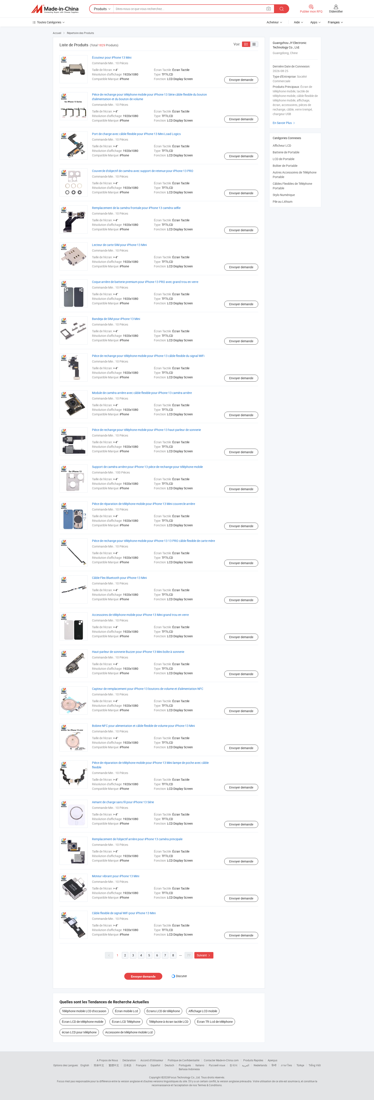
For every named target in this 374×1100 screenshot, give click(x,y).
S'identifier (336, 11)
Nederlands (260, 1065)
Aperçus (272, 1060)
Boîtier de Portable (285, 166)
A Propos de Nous (107, 1060)
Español (155, 1065)
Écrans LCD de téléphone (163, 1011)
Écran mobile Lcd (126, 1011)
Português (185, 1065)
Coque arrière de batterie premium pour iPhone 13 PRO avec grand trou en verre (145, 282)
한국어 (233, 1065)
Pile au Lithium (282, 201)
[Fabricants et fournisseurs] (54, 8)
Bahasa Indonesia (189, 1069)
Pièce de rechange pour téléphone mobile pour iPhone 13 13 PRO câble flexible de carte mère (153, 541)
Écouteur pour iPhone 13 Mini (111, 57)
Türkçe (300, 1065)
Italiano (199, 1065)
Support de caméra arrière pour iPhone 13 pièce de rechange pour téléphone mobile (147, 467)
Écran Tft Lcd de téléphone (215, 1022)
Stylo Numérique (284, 195)
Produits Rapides (253, 1060)
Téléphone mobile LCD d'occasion (84, 1011)
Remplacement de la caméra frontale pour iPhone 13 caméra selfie (136, 208)
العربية (245, 1065)
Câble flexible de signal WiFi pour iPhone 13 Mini (124, 913)
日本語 (127, 1065)
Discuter (181, 976)
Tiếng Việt (315, 1065)
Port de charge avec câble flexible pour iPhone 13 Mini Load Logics (136, 134)
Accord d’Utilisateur (151, 1060)
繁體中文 (114, 1065)
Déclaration (129, 1060)
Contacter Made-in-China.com (221, 1060)
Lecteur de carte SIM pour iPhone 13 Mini (119, 245)
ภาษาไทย (286, 1065)
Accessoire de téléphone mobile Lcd (129, 1032)
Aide (297, 22)
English (85, 1065)
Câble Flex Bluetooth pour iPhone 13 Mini (119, 578)
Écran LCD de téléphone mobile (82, 1022)
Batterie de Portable (286, 152)
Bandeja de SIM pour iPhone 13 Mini (116, 319)
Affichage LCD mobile (203, 1011)
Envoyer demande (241, 80)
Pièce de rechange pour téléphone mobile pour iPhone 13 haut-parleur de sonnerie (146, 430)
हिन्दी (274, 1065)
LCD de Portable (283, 159)
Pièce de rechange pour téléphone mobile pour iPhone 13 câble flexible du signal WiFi (148, 356)
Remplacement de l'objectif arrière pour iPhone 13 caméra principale (137, 839)
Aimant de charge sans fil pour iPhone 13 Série (123, 802)
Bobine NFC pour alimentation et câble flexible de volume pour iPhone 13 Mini (143, 726)
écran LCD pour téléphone (79, 1032)
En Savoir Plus (284, 123)
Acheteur (273, 22)
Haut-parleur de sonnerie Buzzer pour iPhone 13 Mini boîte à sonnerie (138, 652)
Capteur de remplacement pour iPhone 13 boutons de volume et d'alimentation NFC (147, 689)
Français (141, 1065)
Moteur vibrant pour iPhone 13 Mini (115, 876)
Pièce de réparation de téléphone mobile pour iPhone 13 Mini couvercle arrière (143, 504)
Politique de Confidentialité (183, 1060)
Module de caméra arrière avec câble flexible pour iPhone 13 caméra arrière (142, 393)
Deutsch (169, 1065)
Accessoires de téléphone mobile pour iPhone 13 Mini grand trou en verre (140, 615)
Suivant (204, 955)
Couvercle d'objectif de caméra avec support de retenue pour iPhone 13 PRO (142, 171)
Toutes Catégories (49, 22)
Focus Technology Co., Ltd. (184, 1077)
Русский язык (217, 1065)
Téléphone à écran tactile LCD (168, 1022)
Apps (313, 22)
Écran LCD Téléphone (126, 1022)
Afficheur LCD (282, 145)
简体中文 (99, 1065)
